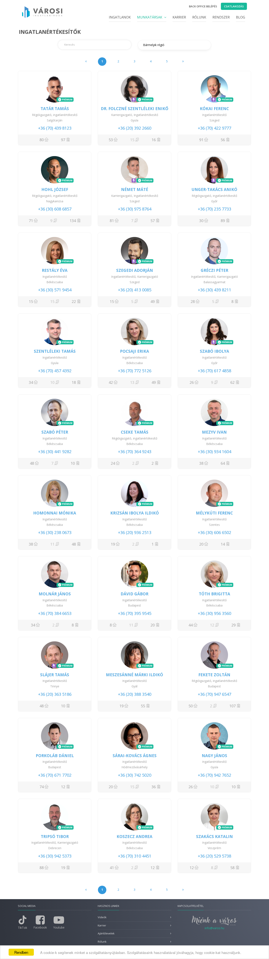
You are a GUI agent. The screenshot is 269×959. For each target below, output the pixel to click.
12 (63, 786)
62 (232, 382)
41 (112, 867)
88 (42, 867)
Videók (102, 917)
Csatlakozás (234, 6)
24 (113, 463)
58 (232, 867)
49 (152, 301)
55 (143, 705)
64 (223, 463)
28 (193, 301)
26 (192, 382)
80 (42, 139)
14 (223, 544)
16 (154, 139)
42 (111, 382)
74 (42, 786)
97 (63, 139)
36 (154, 786)
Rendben (21, 952)
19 (113, 544)
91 (201, 139)
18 (74, 382)
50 (191, 705)
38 (201, 463)
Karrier (179, 17)
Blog (240, 17)
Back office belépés (203, 6)
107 (232, 705)
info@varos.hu (214, 928)
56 (223, 139)
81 (112, 220)
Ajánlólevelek (106, 933)
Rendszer (221, 17)
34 (31, 382)
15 (31, 301)
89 (223, 220)
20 (201, 544)
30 (201, 220)
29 (233, 624)
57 (152, 220)
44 (191, 624)
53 (111, 139)
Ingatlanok (120, 17)
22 (74, 301)
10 (73, 463)
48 (32, 463)
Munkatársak (150, 17)
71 (31, 220)
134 (73, 220)
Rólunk (199, 17)
